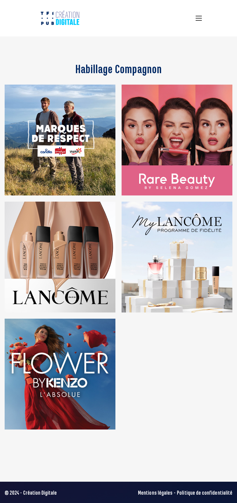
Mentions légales (155, 493)
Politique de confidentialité (204, 493)
